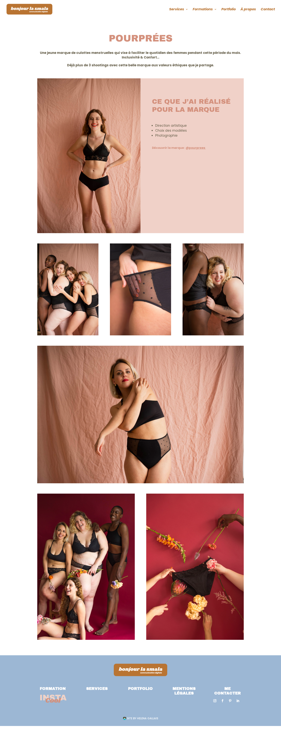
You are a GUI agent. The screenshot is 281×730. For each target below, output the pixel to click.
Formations (203, 9)
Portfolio (228, 9)
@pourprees (196, 148)
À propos (248, 9)
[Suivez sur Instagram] (215, 701)
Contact (268, 9)
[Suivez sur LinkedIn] (238, 701)
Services (176, 9)
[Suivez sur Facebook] (222, 701)
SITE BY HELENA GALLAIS (141, 718)
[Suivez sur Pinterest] (230, 701)
